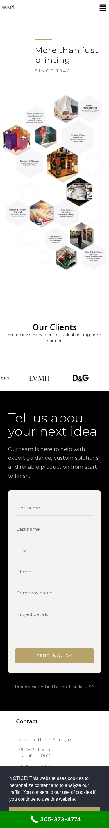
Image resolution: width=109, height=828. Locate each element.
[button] (78, 799)
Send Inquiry (54, 655)
